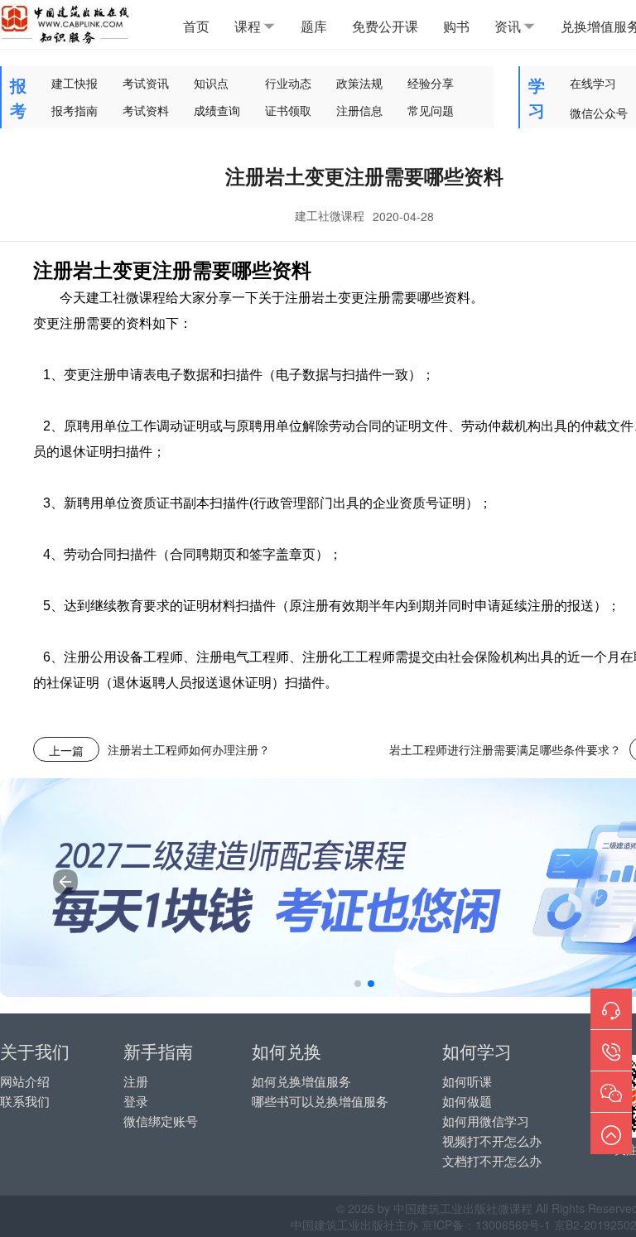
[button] (357, 983)
